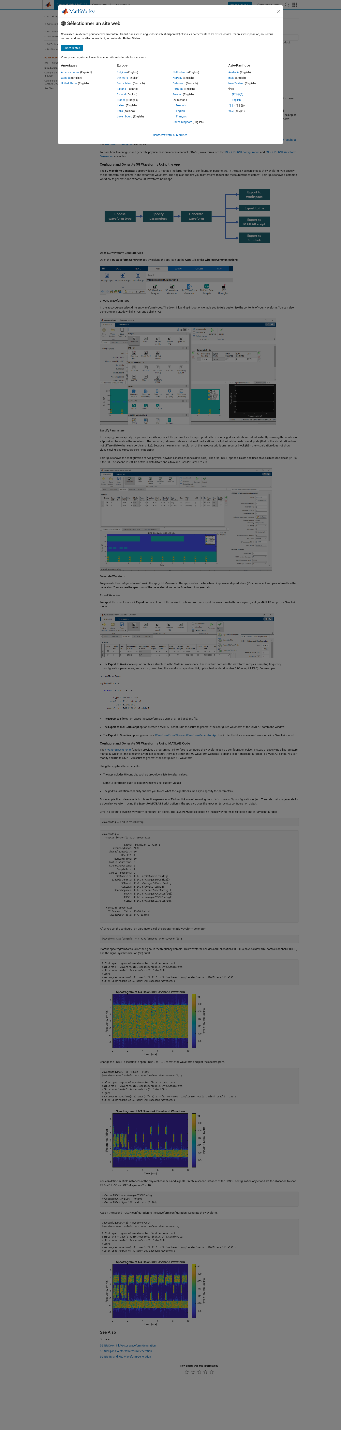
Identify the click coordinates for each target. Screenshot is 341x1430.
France (121, 99)
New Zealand (236, 83)
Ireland (121, 105)
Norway (177, 77)
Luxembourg (124, 116)
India (231, 77)
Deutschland (124, 83)
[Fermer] (278, 11)
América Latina (70, 72)
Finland (121, 94)
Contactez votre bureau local (170, 135)
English (180, 111)
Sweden (177, 94)
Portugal (178, 88)
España (121, 88)
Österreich (179, 83)
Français (181, 116)
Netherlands (180, 72)
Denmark (122, 77)
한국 (231, 111)
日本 (231, 105)
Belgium (122, 72)
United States (69, 83)
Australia (233, 72)
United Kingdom (182, 122)
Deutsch (181, 105)
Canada (66, 77)
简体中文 (237, 94)
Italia (120, 111)
